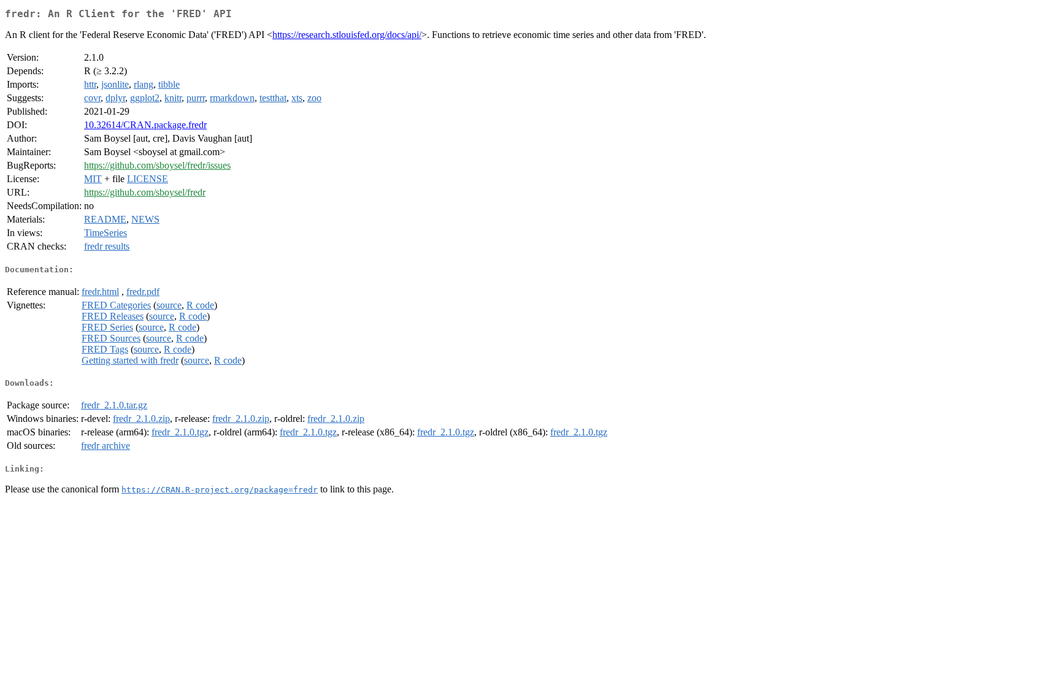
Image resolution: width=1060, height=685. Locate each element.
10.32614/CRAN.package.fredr (145, 125)
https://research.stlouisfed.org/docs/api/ (346, 34)
